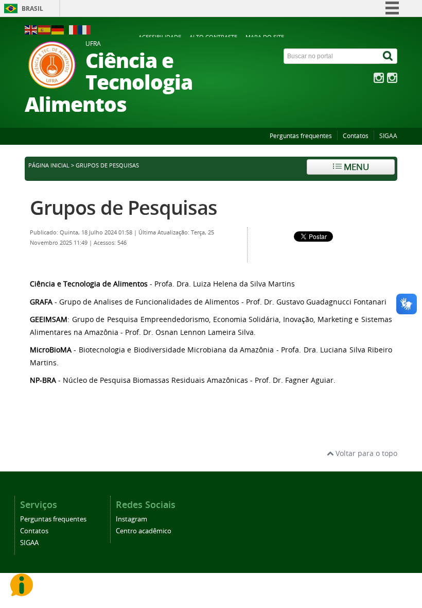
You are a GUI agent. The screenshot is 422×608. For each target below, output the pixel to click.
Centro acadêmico (143, 531)
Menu (355, 167)
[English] (31, 29)
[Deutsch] (58, 29)
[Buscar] (388, 56)
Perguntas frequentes (301, 135)
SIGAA (388, 135)
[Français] (85, 29)
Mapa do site (264, 37)
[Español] (44, 29)
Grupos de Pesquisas (123, 207)
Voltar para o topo (365, 453)
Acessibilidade (159, 37)
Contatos (355, 135)
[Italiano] (71, 29)
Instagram (131, 519)
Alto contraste (213, 37)
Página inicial (48, 165)
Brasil (32, 8)
